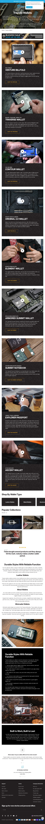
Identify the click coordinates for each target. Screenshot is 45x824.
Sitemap (3, 797)
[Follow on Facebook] (2, 815)
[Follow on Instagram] (8, 815)
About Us (35, 786)
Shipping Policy (21, 795)
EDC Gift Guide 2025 (37, 788)
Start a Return (5, 790)
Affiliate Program (36, 797)
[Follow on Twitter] (5, 815)
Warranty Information (23, 793)
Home (3, 30)
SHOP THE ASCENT (12, 485)
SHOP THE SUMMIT (12, 330)
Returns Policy (21, 790)
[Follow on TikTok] (16, 815)
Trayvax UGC (35, 793)
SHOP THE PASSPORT (13, 432)
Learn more (29, 7)
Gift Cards (4, 788)
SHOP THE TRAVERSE (13, 131)
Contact (3, 786)
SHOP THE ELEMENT (12, 280)
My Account (21, 786)
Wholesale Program (37, 795)
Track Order (21, 788)
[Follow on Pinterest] (11, 815)
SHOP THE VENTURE (12, 82)
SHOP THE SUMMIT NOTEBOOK (15, 379)
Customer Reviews (37, 801)
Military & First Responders (7, 795)
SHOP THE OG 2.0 (12, 231)
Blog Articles (36, 790)
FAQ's (3, 793)
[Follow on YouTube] (13, 815)
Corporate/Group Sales (38, 799)
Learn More (22, 773)
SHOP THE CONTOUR (12, 181)
